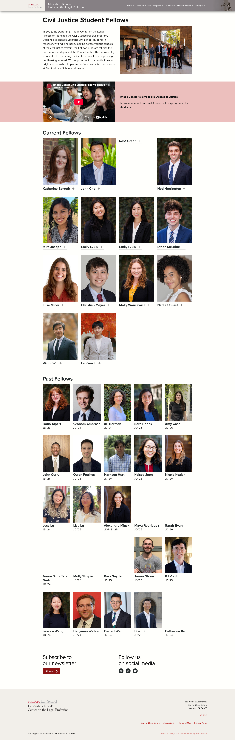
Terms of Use (185, 722)
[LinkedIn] (121, 670)
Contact (203, 714)
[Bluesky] (135, 670)
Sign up (49, 671)
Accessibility (169, 722)
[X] (128, 670)
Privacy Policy (200, 722)
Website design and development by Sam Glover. (184, 733)
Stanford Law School (150, 722)
